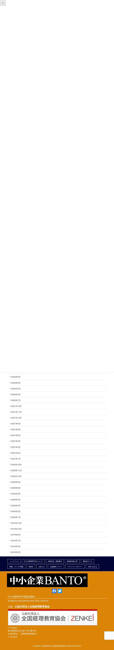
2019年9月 (16, 534)
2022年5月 (16, 382)
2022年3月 (16, 388)
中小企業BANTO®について (33, 561)
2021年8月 (16, 429)
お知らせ (42, 566)
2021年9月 (16, 423)
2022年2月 (16, 394)
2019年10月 (16, 528)
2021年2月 (16, 452)
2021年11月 (16, 411)
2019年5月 (16, 552)
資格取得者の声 (72, 561)
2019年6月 (16, 546)
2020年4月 (16, 499)
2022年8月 (16, 376)
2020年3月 (16, 505)
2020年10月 (16, 476)
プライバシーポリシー (75, 566)
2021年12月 (16, 406)
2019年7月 (16, 540)
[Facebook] (54, 591)
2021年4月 (16, 447)
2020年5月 (16, 493)
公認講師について (56, 566)
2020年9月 (16, 482)
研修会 (31, 566)
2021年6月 (16, 435)
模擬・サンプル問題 (16, 566)
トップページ (14, 561)
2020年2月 (16, 511)
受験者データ (87, 561)
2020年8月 (16, 487)
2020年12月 (16, 464)
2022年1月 (16, 400)
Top (107, 643)
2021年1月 (16, 458)
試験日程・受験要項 (55, 561)
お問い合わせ (92, 566)
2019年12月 (16, 523)
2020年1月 (16, 517)
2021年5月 (16, 441)
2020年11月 (16, 470)
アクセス (13, 636)
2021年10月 (16, 417)
